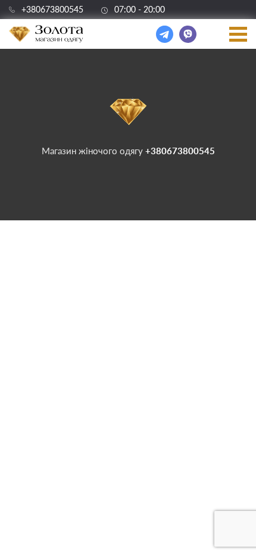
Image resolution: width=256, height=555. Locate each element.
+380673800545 (52, 9)
